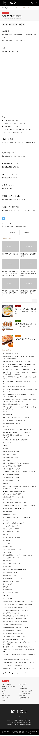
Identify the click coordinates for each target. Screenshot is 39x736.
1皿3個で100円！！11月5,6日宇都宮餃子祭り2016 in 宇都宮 (18, 668)
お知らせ (22, 686)
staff (10, 224)
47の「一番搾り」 (6, 684)
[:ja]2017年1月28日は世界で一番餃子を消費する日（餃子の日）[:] (20, 662)
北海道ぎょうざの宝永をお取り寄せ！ (13, 469)
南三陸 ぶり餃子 (7, 566)
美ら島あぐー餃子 (7, 443)
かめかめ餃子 (6, 460)
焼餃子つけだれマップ (12, 724)
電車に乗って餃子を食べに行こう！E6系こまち (15, 622)
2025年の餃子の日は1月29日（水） (12, 423)
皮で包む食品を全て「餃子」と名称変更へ (14, 508)
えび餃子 (5, 445)
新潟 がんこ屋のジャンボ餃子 (10, 575)
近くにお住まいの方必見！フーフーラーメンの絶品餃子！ (18, 517)
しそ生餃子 (6, 483)
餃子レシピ (5, 698)
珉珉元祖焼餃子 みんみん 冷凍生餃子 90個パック (15, 616)
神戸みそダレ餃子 (7, 500)
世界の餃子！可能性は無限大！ (11, 475)
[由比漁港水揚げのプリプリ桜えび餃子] (11, 232)
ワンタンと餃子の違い (24, 720)
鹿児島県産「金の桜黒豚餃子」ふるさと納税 (14, 503)
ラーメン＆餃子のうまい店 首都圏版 (12, 665)
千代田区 (6, 226)
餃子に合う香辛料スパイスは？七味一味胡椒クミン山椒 (17, 555)
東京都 (15, 226)
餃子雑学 (4, 700)
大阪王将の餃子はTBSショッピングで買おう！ (15, 497)
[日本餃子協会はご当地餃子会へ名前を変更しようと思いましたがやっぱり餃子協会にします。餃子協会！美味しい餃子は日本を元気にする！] (10, 3)
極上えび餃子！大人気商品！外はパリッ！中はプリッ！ (17, 404)
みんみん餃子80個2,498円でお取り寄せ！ (14, 633)
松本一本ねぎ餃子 (7, 584)
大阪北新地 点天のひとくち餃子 (11, 457)
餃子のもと (22, 695)
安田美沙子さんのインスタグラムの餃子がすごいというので (18, 361)
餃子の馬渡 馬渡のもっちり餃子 (11, 353)
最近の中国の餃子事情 (25, 724)
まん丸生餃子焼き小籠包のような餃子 (13, 466)
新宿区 (11, 226)
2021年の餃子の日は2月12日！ (11, 526)
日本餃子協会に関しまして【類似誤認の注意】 (15, 619)
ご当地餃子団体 (23, 688)
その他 (3, 691)
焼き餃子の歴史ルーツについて (11, 480)
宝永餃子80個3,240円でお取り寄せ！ (12, 630)
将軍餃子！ (6, 587)
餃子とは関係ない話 (25, 693)
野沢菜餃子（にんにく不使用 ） (11, 581)
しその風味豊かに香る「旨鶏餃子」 (12, 532)
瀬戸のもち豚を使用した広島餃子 (11, 537)
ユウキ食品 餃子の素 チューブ (11, 558)
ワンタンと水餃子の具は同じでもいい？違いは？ (15, 420)
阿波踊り (23, 226)
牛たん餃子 (6, 595)
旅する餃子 (6, 520)
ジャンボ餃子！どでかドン (10, 572)
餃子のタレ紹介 (6, 695)
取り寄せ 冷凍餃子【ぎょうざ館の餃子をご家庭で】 (16, 440)
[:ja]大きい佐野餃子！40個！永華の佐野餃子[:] (15, 607)
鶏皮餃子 (5, 448)
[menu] (36, 3)
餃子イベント (5, 13)
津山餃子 (5, 412)
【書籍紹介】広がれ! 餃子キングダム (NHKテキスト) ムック (18, 429)
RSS (19, 716)
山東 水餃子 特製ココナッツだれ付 (12, 549)
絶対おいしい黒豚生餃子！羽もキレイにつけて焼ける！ (17, 463)
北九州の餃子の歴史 (12, 722)
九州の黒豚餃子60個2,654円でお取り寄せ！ (14, 639)
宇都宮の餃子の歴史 (25, 722)
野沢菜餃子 (6, 534)
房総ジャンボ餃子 (7, 511)
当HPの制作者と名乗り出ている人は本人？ (14, 523)
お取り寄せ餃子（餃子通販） (9, 686)
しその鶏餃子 (6, 540)
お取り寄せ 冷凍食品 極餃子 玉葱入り (12, 494)
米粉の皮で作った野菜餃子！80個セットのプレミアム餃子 (18, 601)
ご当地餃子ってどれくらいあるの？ (12, 477)
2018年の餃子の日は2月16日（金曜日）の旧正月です (17, 627)
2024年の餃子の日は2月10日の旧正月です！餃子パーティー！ (19, 472)
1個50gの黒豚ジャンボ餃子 (10, 514)
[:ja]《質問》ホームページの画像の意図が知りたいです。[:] (18, 647)
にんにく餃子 (6, 543)
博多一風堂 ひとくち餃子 (9, 454)
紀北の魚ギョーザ (7, 414)
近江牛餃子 (6, 426)
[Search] (32, 3)
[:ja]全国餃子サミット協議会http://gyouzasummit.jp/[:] (17, 659)
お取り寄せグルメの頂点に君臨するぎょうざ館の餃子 (16, 417)
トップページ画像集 (12, 720)
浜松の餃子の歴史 (7, 546)
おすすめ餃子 (23, 684)
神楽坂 (19, 226)
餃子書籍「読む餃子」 (9, 590)
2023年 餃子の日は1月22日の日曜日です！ (14, 491)
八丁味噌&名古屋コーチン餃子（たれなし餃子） (15, 578)
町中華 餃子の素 (7, 561)
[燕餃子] (28, 232)
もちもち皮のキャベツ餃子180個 (11, 564)
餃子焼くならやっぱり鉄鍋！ (10, 593)
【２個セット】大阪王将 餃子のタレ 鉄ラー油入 (15, 610)
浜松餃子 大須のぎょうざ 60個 (11, 613)
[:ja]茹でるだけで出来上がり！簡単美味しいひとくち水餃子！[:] (19, 604)
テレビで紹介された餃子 (26, 691)
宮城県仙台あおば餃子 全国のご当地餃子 (14, 386)
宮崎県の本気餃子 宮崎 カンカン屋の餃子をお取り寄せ (17, 432)
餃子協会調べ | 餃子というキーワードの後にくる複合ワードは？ (19, 369)
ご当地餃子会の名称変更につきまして (13, 624)
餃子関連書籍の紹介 (25, 698)
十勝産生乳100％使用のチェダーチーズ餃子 (14, 569)
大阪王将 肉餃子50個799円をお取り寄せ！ (14, 636)
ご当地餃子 (5, 688)
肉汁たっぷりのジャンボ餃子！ (11, 529)
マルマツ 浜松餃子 (8, 552)
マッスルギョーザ (7, 598)
